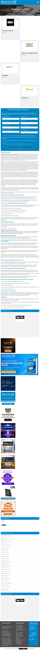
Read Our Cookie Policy (31, 648)
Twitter (33, 644)
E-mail (3, 521)
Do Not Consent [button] (21, 648)
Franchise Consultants (19, 626)
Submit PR (17, 637)
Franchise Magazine (19, 643)
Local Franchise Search (19, 632)
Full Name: (5, 116)
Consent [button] (26, 648)
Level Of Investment (7, 129)
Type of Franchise (25, 125)
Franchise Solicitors (19, 641)
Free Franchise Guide (19, 625)
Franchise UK (3, 16)
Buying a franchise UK (19, 635)
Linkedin (36, 644)
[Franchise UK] (9, 2)
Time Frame (24, 130)
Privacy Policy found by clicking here (28, 135)
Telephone (5, 120)
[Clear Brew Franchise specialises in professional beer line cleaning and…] (20, 325)
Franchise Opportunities (19, 636)
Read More (4, 32)
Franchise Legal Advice (19, 627)
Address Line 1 (22, 120)
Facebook (31, 644)
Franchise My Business (19, 633)
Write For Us (18, 638)
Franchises (7, 16)
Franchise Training (19, 642)
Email (23, 116)
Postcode (5, 125)
